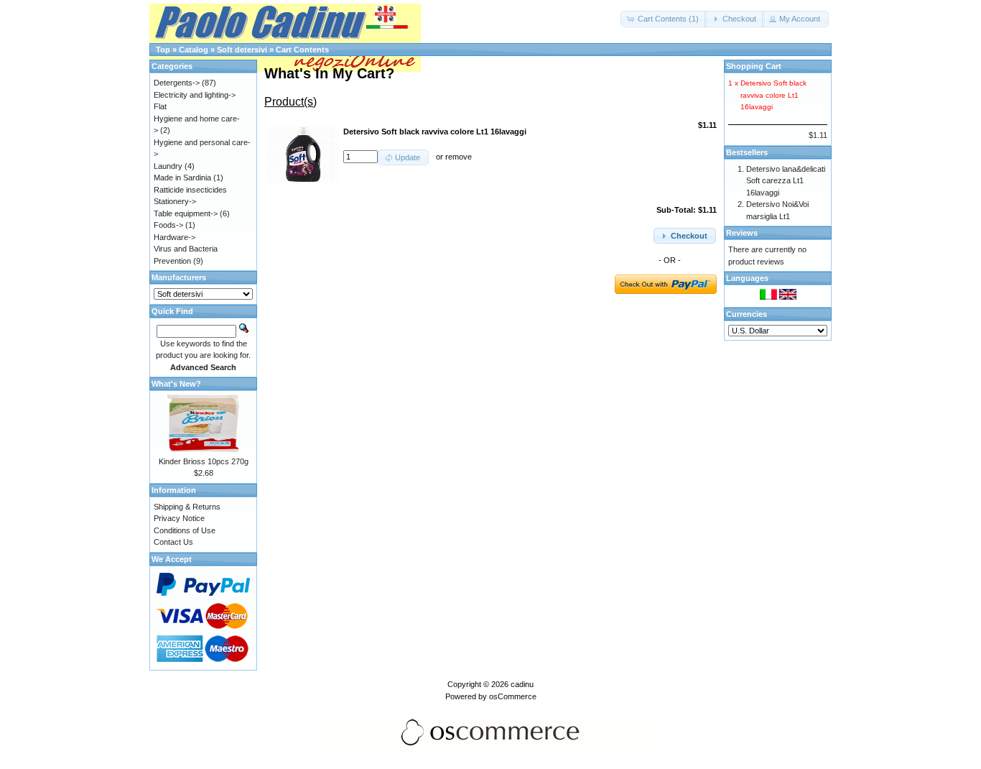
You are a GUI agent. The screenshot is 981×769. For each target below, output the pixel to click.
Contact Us (173, 542)
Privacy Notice (179, 518)
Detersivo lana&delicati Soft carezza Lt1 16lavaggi (785, 181)
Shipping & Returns (187, 506)
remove (458, 156)
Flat (160, 106)
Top (163, 49)
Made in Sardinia (182, 177)
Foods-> (168, 225)
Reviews (742, 233)
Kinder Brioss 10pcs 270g (203, 461)
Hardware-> (174, 237)
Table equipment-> (186, 213)
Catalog (193, 49)
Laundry (168, 166)
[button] (663, 19)
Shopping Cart (753, 66)
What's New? (176, 383)
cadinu (522, 684)
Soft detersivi (242, 49)
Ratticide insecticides (190, 189)
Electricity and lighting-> (195, 95)
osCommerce (512, 696)
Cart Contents (302, 49)
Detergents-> (177, 82)
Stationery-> (175, 201)
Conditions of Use (184, 530)
